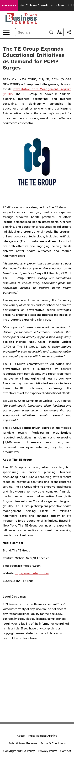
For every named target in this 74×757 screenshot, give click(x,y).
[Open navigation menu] (6, 32)
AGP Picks (9, 5)
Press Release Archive (42, 735)
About (21, 735)
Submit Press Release (23, 743)
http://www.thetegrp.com (32, 573)
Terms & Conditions (53, 743)
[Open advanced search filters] (59, 32)
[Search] (51, 32)
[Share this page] (68, 32)
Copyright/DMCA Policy (19, 751)
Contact (65, 751)
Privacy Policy (47, 751)
